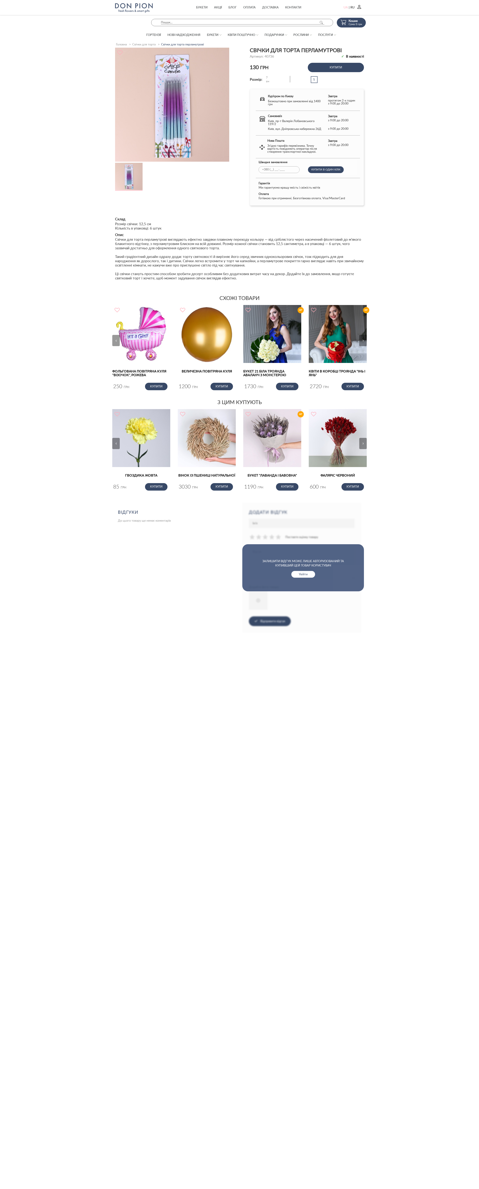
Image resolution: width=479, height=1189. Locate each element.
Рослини (301, 34)
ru (352, 7)
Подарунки (274, 34)
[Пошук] (321, 22)
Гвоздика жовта (141, 475)
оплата (249, 7)
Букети (202, 7)
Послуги (325, 34)
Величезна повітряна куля (207, 371)
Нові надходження (183, 34)
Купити (336, 67)
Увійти (303, 574)
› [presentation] (363, 340)
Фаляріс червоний (338, 475)
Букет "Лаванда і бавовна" (272, 475)
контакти (293, 7)
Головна (121, 44)
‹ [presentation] (116, 340)
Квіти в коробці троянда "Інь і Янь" (337, 373)
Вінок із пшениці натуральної (206, 475)
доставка (270, 7)
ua (346, 7)
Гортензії (153, 34)
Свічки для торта (144, 44)
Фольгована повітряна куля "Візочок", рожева (139, 373)
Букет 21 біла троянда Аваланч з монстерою (264, 373)
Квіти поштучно (241, 34)
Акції (218, 7)
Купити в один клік (325, 169)
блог (232, 7)
